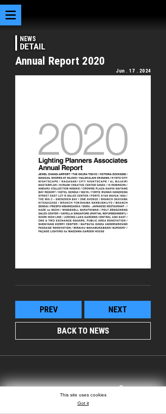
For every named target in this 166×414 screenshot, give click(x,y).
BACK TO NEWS (83, 330)
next (117, 309)
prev (49, 309)
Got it (83, 403)
